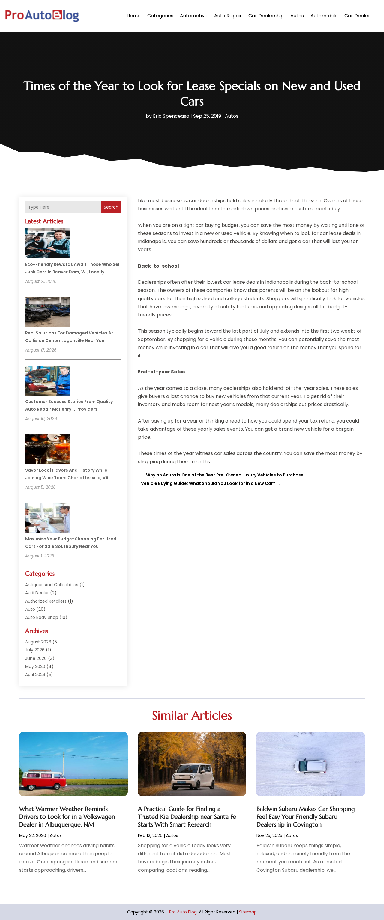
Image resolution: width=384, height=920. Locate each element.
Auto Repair (228, 15)
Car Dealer (357, 15)
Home (134, 15)
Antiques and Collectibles (51, 585)
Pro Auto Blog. (183, 912)
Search (111, 207)
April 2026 (35, 675)
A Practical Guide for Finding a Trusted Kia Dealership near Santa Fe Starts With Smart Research (187, 816)
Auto (30, 609)
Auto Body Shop (41, 617)
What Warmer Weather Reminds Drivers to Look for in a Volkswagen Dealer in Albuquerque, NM (67, 816)
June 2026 (36, 658)
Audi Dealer (37, 593)
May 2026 (35, 666)
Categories (160, 15)
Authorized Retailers (46, 601)
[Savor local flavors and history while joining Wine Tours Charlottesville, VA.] (47, 450)
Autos (297, 15)
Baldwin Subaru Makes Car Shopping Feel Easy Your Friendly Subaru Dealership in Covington (305, 816)
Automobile (324, 15)
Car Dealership (266, 15)
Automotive (194, 15)
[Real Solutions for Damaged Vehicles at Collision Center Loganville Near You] (47, 313)
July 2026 (35, 650)
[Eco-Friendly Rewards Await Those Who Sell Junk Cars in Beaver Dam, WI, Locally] (47, 244)
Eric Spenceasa (171, 116)
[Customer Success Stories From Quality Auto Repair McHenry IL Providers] (47, 381)
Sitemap (248, 912)
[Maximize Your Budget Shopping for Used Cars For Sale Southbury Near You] (47, 519)
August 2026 (38, 642)
